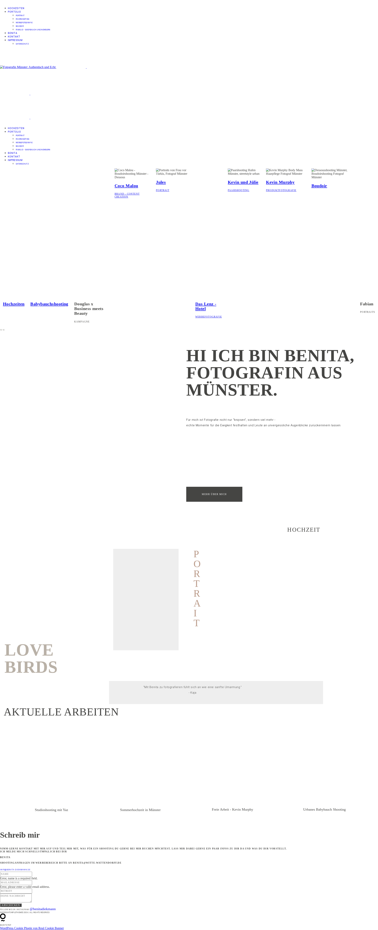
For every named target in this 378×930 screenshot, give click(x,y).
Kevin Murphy (280, 182)
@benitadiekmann (43, 909)
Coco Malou (126, 185)
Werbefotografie (24, 23)
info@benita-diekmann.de (15, 870)
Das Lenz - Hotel (205, 306)
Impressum (15, 40)
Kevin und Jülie (243, 182)
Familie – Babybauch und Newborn (33, 30)
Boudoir (20, 26)
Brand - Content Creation (127, 195)
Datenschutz (22, 44)
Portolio (14, 11)
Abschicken (11, 905)
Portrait (20, 16)
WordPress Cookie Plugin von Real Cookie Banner (32, 928)
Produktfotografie (281, 190)
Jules (161, 182)
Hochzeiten (16, 8)
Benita (12, 33)
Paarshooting (22, 19)
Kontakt (14, 36)
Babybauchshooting (49, 303)
